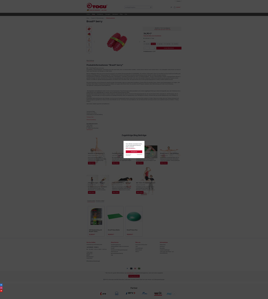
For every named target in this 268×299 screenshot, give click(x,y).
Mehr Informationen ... (131, 148)
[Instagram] (1, 288)
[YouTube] (1, 290)
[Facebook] (1, 285)
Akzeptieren (134, 151)
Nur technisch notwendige (128, 155)
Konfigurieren (139, 154)
